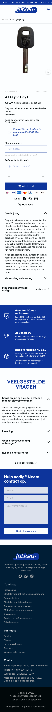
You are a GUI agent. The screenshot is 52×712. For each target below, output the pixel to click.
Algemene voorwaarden (34, 706)
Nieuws (7, 640)
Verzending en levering (18, 278)
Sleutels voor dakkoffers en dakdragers (24, 594)
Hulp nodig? (28, 204)
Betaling (8, 636)
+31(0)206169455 (23, 669)
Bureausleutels (11, 598)
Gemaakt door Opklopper (24, 699)
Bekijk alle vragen (24, 462)
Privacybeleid (13, 706)
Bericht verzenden (26, 531)
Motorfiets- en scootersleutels (19, 610)
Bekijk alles (40, 289)
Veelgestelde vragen (14, 652)
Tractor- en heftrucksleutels (17, 618)
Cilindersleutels (11, 622)
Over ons (8, 648)
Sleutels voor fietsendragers (18, 602)
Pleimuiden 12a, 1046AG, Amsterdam (29, 665)
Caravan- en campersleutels (18, 606)
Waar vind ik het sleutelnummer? (21, 155)
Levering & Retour (13, 644)
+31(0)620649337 (24, 673)
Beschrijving (12, 213)
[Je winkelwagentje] (48, 9)
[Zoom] (48, 71)
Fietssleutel (11, 91)
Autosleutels (10, 614)
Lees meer (10, 114)
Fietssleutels (10, 590)
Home (5, 19)
